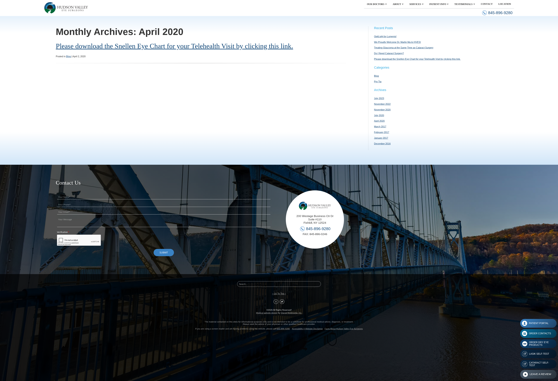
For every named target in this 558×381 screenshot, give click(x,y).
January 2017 (381, 138)
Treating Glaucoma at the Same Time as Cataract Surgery (403, 47)
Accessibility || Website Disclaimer (307, 329)
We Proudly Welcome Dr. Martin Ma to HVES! (397, 42)
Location (504, 4)
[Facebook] (276, 301)
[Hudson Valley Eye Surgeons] (66, 8)
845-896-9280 (283, 329)
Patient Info (437, 4)
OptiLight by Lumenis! (385, 36)
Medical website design (266, 313)
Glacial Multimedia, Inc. (291, 313)
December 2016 (382, 143)
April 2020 (379, 121)
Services (415, 4)
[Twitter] (282, 301)
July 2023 (379, 98)
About (397, 4)
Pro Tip (377, 81)
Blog (68, 56)
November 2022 (382, 104)
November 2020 (382, 110)
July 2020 (379, 115)
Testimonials (463, 4)
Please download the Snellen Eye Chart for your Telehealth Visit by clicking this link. (174, 46)
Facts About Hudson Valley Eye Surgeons (344, 329)
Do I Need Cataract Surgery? (389, 53)
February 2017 (381, 132)
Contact (487, 4)
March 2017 (380, 126)
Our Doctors (375, 4)
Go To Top (279, 294)
